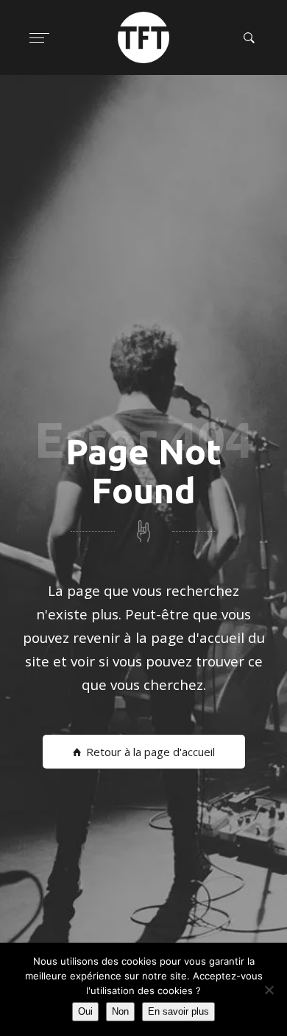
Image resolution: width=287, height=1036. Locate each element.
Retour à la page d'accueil (150, 751)
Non (120, 1011)
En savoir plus (178, 1011)
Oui (85, 1011)
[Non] (268, 989)
